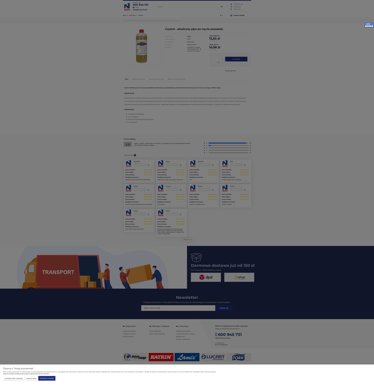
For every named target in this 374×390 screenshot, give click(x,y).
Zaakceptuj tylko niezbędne (14, 378)
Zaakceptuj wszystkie (47, 378)
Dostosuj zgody (31, 378)
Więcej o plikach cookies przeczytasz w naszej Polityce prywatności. (26, 373)
